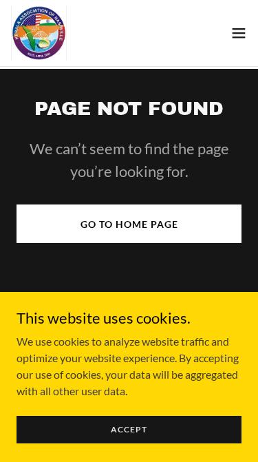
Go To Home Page (129, 224)
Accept (129, 429)
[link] (39, 33)
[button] (238, 33)
